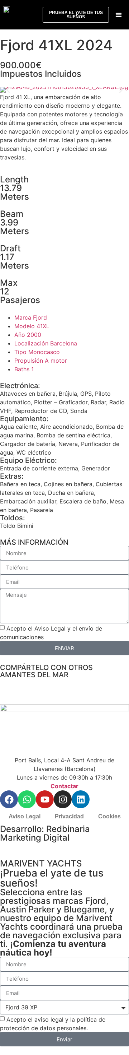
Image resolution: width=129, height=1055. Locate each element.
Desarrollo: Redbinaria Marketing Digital (45, 833)
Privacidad (69, 816)
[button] (118, 15)
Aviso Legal (24, 816)
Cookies (109, 816)
